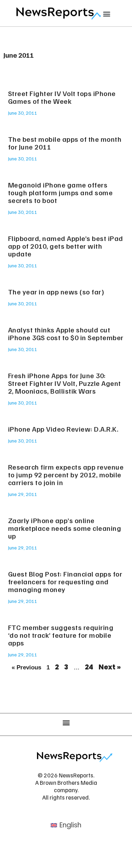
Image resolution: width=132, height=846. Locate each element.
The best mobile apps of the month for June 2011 (65, 142)
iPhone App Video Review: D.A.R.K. (63, 428)
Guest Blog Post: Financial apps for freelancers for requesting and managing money (65, 581)
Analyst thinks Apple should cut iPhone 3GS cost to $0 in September (66, 333)
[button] (106, 13)
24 (89, 667)
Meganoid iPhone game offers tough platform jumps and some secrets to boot (60, 192)
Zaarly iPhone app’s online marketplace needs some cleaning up (64, 528)
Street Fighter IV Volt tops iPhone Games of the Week (62, 97)
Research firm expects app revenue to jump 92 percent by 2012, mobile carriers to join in (66, 474)
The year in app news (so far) (56, 291)
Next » (110, 667)
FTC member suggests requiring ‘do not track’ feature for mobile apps (61, 635)
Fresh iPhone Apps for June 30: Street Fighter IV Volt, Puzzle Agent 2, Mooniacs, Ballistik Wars (64, 383)
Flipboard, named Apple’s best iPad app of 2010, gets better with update (65, 246)
